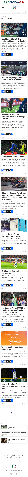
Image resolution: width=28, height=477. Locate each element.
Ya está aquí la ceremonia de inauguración (12, 348)
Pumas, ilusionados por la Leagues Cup (16, 439)
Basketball (23, 364)
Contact (17, 457)
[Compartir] (12, 54)
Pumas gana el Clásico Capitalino (13, 157)
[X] (7, 54)
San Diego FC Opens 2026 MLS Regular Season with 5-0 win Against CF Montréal (13, 310)
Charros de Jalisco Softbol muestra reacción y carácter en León (13, 386)
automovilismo (22, 95)
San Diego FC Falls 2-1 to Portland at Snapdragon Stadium (13, 40)
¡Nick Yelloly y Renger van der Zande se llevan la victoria (12, 78)
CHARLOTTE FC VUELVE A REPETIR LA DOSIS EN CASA (16, 426)
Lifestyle (10, 457)
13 (18, 413)
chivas (25, 58)
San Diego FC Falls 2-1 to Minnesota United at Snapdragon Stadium (13, 116)
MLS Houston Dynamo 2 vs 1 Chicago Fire (12, 272)
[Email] (5, 54)
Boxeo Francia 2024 (21, 214)
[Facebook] (2, 54)
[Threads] (10, 54)
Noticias (12, 455)
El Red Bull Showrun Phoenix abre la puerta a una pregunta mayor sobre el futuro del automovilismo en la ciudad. (14, 196)
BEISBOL (24, 403)
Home (6, 455)
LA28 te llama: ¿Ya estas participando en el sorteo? (11, 235)
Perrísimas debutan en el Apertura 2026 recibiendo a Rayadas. (14, 433)
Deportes (20, 455)
